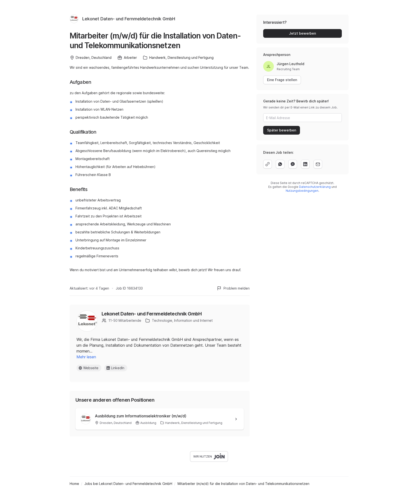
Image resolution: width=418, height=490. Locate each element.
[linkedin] (305, 164)
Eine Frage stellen (282, 80)
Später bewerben (281, 130)
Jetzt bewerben (302, 33)
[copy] (267, 164)
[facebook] (292, 164)
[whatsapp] (280, 164)
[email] (318, 164)
